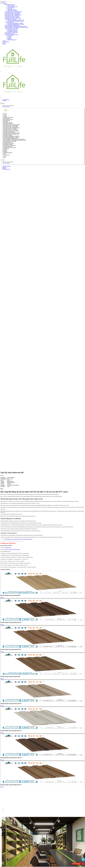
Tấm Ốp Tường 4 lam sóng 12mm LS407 (10, 676)
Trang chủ (5, 113)
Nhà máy (4, 40)
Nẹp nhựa (9, 37)
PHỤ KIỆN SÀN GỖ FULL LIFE (11, 34)
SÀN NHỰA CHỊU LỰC (10, 33)
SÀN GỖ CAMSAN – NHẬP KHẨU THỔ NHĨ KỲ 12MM (16, 27)
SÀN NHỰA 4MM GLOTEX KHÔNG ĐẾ (15, 20)
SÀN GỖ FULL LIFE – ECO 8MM (12, 15)
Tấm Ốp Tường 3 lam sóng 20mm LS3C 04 (11, 622)
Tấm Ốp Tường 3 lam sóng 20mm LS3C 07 (11, 784)
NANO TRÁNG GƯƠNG (12, 6)
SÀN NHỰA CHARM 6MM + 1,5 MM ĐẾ (15, 24)
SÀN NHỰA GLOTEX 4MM (10, 19)
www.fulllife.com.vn (7, 547)
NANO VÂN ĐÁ (10, 5)
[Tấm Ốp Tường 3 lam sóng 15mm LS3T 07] (42, 647)
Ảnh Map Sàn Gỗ (6, 41)
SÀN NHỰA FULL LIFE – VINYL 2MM (11, 130)
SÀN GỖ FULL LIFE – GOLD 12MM (12, 12)
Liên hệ (4, 43)
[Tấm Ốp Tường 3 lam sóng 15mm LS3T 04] (42, 755)
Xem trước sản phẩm (6, 166)
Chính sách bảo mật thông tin (8, 810)
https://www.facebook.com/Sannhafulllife (12, 549)
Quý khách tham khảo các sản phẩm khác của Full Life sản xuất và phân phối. (18, 539)
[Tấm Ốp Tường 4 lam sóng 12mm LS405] (42, 593)
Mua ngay (4, 167)
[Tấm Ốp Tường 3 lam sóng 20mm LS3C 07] (42, 782)
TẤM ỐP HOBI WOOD (12, 39)
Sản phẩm (5, 116)
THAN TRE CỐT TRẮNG (12, 10)
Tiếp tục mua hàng (6, 106)
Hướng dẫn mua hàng (7, 812)
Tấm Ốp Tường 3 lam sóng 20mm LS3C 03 (11, 730)
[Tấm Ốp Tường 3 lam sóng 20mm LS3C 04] (42, 620)
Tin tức (4, 42)
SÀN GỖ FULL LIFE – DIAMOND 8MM (13, 14)
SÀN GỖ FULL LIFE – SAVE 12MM (12, 13)
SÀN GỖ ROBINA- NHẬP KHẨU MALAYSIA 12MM (15, 26)
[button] (0, 71)
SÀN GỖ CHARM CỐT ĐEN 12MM (12, 25)
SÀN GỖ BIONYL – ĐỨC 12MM (11, 28)
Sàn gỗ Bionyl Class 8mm (12, 31)
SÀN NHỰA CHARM (9, 22)
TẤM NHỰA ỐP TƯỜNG (10, 4)
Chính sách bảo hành (6, 809)
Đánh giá (4, 168)
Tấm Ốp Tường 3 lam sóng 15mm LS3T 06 (11, 703)
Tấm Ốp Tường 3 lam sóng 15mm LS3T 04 (11, 757)
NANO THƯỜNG (10, 7)
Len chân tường (10, 35)
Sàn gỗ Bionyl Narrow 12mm (12, 30)
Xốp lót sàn (9, 38)
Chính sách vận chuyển (7, 811)
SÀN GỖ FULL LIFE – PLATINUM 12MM (13, 11)
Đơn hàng (4, 100)
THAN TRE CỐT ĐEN (11, 9)
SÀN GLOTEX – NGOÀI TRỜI (11, 32)
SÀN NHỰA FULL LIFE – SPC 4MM (12, 16)
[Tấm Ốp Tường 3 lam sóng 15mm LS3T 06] (42, 701)
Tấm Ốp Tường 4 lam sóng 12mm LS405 (10, 595)
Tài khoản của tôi (6, 99)
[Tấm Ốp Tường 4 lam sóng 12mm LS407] (42, 674)
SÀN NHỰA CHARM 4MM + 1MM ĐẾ (15, 23)
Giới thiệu (5, 114)
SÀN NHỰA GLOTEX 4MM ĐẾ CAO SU (15, 21)
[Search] (0, 3)
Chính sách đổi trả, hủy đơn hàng (9, 808)
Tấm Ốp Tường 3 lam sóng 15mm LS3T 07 (11, 649)
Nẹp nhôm (9, 36)
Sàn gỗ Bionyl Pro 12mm (12, 29)
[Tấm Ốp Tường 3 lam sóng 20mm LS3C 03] (42, 728)
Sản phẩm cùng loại (6, 169)
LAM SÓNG (9, 8)
